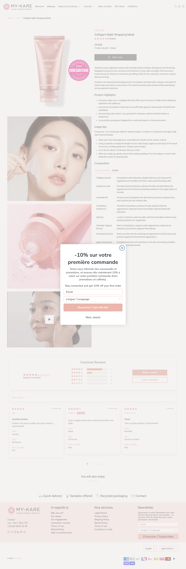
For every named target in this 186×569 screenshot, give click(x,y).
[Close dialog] (122, 247)
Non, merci (93, 317)
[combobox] (92, 299)
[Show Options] (119, 299)
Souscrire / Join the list (93, 307)
